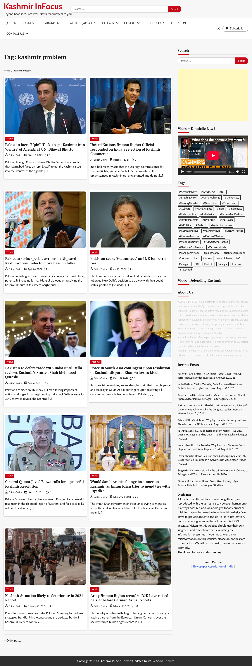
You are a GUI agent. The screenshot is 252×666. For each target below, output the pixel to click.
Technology (154, 23)
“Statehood (185, 269)
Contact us (15, 33)
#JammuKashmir (188, 219)
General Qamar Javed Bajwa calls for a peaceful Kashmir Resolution (44, 483)
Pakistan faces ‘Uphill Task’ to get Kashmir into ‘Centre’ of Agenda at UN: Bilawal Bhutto (45, 147)
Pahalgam (184, 264)
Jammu (87, 23)
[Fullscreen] (243, 171)
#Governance (229, 203)
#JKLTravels (226, 219)
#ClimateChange (210, 197)
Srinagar (222, 264)
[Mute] (237, 171)
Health (71, 23)
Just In (11, 23)
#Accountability (188, 192)
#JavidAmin (208, 219)
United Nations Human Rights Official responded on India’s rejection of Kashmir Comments (125, 149)
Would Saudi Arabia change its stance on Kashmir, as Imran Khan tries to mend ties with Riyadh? (130, 486)
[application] (213, 155)
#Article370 (208, 192)
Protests (208, 264)
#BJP (222, 192)
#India (220, 208)
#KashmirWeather (213, 236)
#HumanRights (203, 208)
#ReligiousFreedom (234, 253)
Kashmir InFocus (33, 6)
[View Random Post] (219, 28)
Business (28, 23)
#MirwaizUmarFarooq (216, 242)
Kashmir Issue (224, 258)
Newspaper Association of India (213, 566)
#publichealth (211, 253)
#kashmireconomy (221, 225)
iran (196, 258)
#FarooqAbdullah (189, 203)
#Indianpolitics (187, 214)
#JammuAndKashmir (231, 214)
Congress (184, 258)
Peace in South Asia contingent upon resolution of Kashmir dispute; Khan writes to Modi (130, 370)
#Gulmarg (184, 208)
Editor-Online (15, 155)
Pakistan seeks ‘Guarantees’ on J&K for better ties (128, 260)
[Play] (182, 171)
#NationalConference (191, 247)
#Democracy (232, 197)
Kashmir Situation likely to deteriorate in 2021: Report (44, 597)
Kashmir (108, 23)
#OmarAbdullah (217, 247)
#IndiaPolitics (207, 214)
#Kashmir (201, 225)
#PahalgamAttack (189, 253)
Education (178, 23)
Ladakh (129, 23)
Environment (51, 23)
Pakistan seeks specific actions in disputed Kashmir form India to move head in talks (40, 260)
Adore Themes (165, 661)
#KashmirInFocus (188, 230)
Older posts (13, 640)
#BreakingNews (188, 197)
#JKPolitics (185, 225)
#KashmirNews (211, 230)
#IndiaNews (235, 208)
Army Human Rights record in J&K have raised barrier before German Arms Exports (129, 597)
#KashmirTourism (189, 236)
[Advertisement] (213, 95)
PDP (197, 264)
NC (238, 258)
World (9, 138)
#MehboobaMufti (189, 242)
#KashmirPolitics (234, 230)
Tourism (236, 264)
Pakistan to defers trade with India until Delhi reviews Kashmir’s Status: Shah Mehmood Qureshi (43, 372)
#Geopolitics (210, 203)
